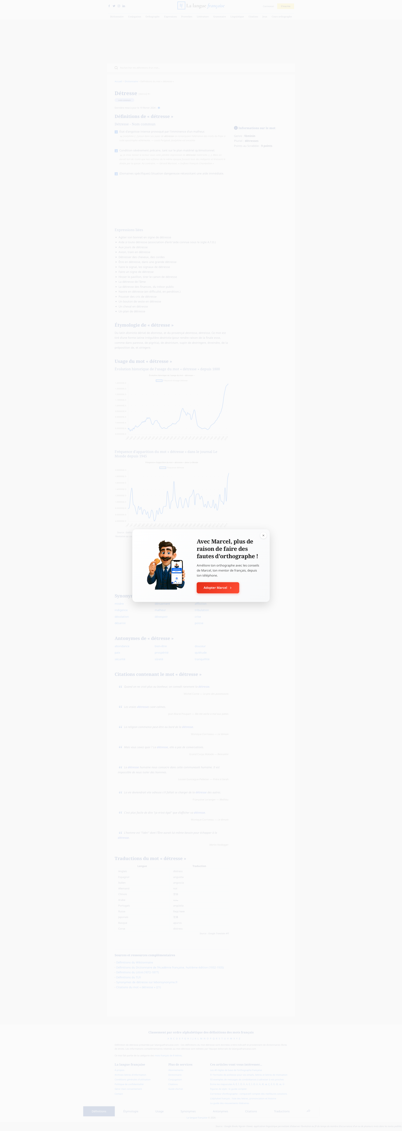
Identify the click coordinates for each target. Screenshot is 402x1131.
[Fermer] (263, 535)
